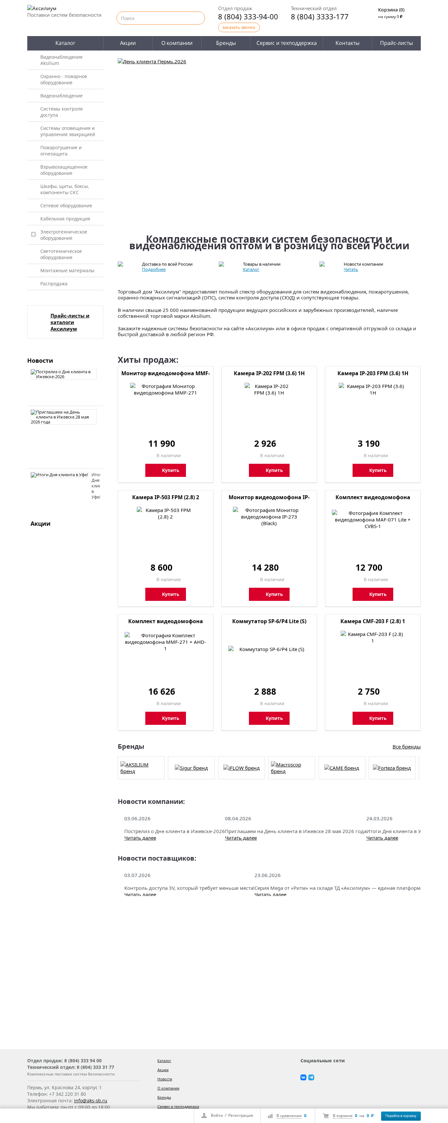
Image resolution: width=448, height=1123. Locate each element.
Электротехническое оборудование (63, 235)
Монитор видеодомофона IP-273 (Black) (269, 498)
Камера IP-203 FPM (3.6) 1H (372, 373)
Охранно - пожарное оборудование (63, 79)
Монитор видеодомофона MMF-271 (165, 374)
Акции (128, 43)
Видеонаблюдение (61, 95)
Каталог (65, 43)
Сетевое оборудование (66, 205)
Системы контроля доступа (61, 112)
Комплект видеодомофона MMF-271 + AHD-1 (165, 622)
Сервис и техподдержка (286, 43)
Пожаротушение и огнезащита (61, 150)
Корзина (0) (391, 10)
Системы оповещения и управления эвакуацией (67, 131)
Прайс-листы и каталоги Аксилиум (70, 322)
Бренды (226, 43)
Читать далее (140, 837)
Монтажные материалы (67, 270)
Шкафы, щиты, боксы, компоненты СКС (64, 189)
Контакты (347, 43)
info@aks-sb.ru (90, 1100)
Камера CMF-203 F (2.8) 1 (372, 621)
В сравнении (289, 1115)
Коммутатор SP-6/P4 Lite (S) (269, 621)
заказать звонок (238, 27)
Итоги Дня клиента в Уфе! (100, 486)
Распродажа (54, 283)
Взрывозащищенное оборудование (64, 170)
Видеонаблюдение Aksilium (61, 60)
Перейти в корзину (401, 1116)
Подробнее (154, 269)
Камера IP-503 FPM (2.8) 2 (165, 497)
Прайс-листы (396, 43)
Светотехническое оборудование (61, 254)
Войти (217, 1115)
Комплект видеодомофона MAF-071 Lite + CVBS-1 (373, 498)
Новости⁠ (164, 1078)
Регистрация (240, 1115)
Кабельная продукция (65, 218)
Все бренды (407, 746)
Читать (351, 269)
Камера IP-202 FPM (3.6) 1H (269, 373)
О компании (177, 43)
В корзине (343, 1115)
